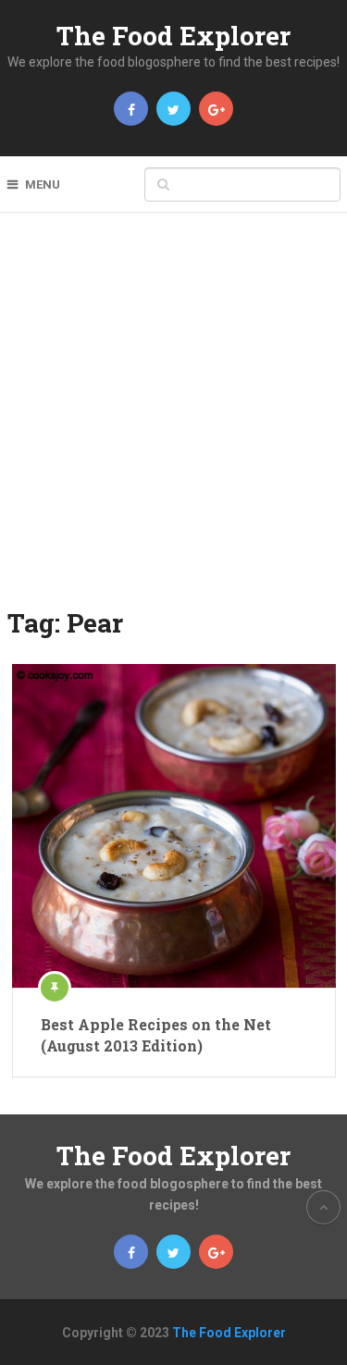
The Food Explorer (173, 35)
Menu (42, 184)
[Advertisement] (173, 422)
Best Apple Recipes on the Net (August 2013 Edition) (156, 1034)
